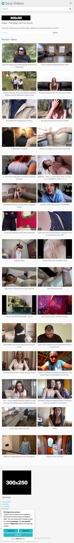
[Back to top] (70, 538)
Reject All (26, 531)
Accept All (18, 535)
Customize (10, 531)
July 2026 (5, 504)
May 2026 (5, 509)
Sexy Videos (14, 3)
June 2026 (5, 506)
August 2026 (6, 502)
